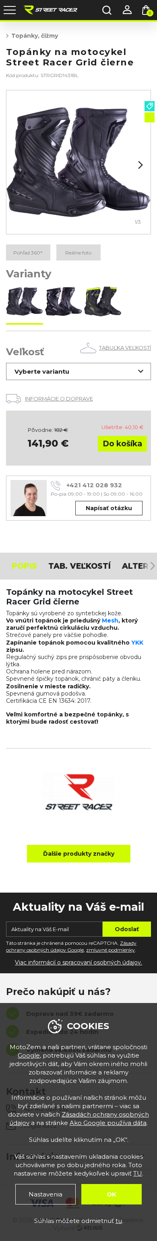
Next (140, 165)
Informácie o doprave (59, 398)
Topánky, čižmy (34, 36)
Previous (17, 165)
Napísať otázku (109, 508)
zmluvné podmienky (110, 950)
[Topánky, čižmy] (78, 162)
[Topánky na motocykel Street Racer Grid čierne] (24, 302)
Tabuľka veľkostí (125, 347)
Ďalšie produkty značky (78, 853)
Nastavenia (45, 1194)
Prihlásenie (127, 10)
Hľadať (107, 10)
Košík (150, 13)
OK (111, 1194)
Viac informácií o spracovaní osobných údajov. (78, 962)
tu (119, 1221)
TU (137, 1173)
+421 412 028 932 (94, 485)
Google (29, 1055)
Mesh (110, 620)
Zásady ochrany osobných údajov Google (71, 946)
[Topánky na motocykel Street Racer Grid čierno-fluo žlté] (102, 302)
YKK (137, 642)
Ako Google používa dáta (108, 1123)
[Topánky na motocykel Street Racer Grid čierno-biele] (63, 302)
